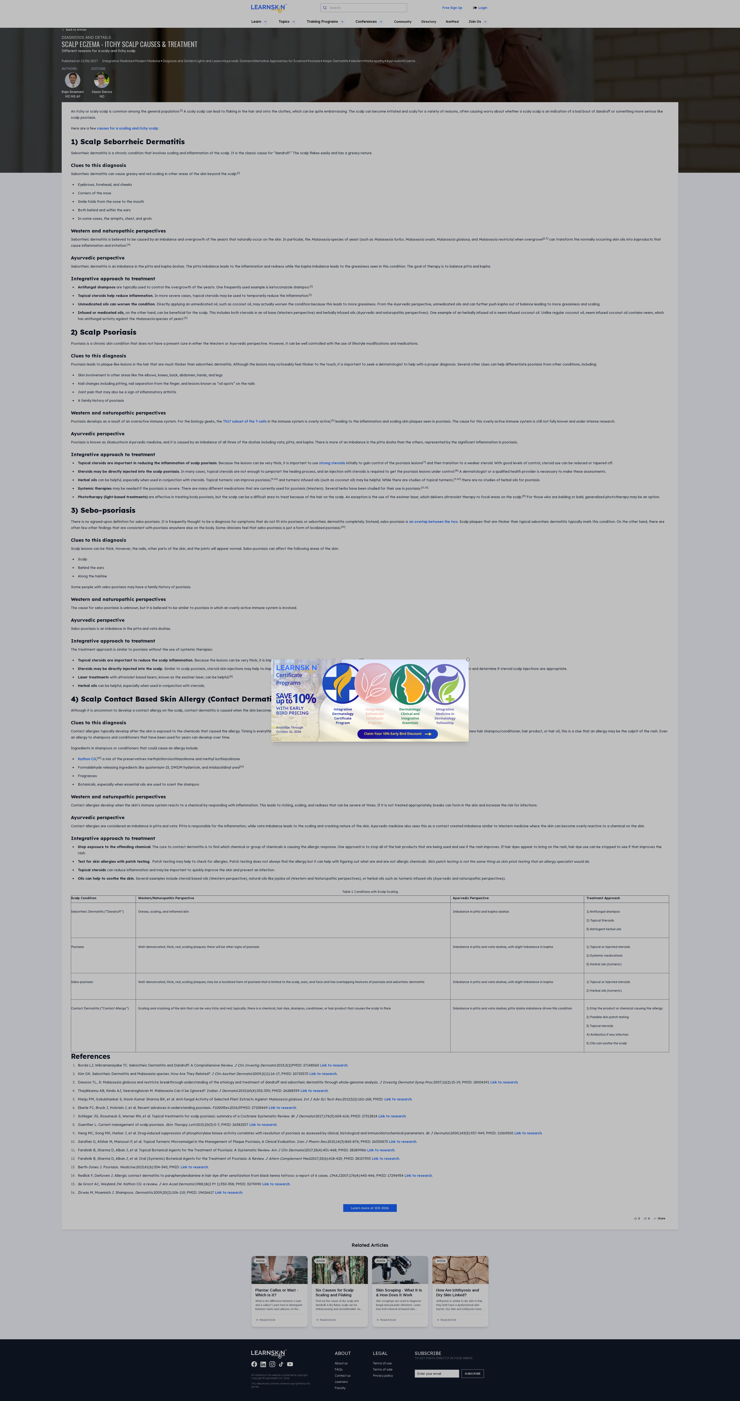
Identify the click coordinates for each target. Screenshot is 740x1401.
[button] (370, 701)
